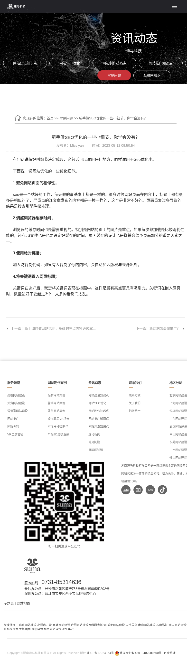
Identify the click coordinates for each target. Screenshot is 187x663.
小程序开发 (44, 624)
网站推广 (13, 419)
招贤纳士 (134, 411)
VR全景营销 (15, 434)
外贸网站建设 (16, 403)
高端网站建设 (16, 395)
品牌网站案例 (56, 395)
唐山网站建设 (147, 624)
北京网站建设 (28, 624)
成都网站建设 (116, 624)
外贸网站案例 (56, 411)
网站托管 (13, 426)
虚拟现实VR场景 (58, 419)
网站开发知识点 (98, 426)
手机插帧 (25, 629)
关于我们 (134, 403)
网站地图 (23, 603)
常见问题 (114, 75)
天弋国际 (131, 624)
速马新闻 (94, 434)
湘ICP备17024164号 (100, 652)
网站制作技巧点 (114, 63)
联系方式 (134, 395)
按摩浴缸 (162, 624)
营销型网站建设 (17, 411)
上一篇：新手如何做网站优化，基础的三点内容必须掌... (53, 328)
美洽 (71, 629)
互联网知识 (151, 75)
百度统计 (170, 652)
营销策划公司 (98, 624)
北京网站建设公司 (55, 629)
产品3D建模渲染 (58, 434)
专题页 (9, 603)
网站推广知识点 (161, 63)
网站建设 (37, 629)
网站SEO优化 (69, 63)
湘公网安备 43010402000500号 (141, 652)
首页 (50, 118)
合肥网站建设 (79, 624)
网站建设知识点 (25, 63)
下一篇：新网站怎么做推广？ (158, 328)
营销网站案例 (56, 403)
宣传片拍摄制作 (58, 426)
